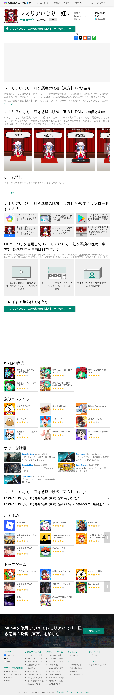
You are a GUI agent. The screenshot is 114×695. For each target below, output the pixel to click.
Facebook (10, 655)
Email (8, 681)
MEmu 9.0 (73, 671)
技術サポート (81, 3)
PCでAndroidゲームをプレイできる (83, 674)
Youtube (10, 662)
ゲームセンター (43, 3)
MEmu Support (12, 671)
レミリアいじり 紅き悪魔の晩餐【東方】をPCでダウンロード (41, 29)
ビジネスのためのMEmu (100, 665)
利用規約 (60, 692)
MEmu (18, 3)
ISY (52, 19)
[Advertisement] (57, 62)
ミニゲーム (41, 19)
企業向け (67, 3)
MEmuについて (75, 665)
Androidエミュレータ (78, 668)
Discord (9, 678)
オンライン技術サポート (15, 674)
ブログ (57, 3)
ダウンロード (95, 631)
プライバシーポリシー (75, 692)
